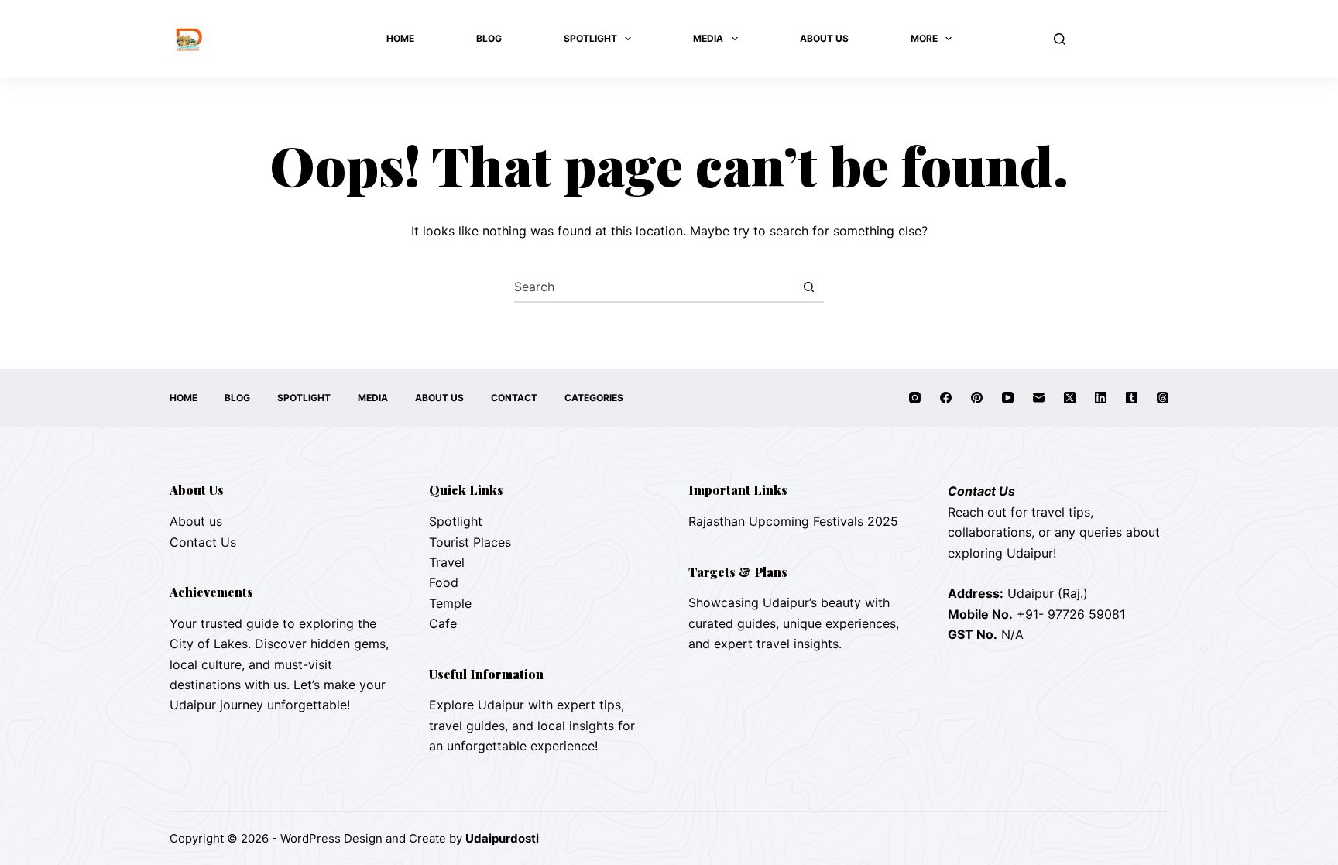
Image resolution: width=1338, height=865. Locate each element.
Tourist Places (470, 542)
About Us (824, 38)
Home (400, 38)
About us (196, 521)
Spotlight (590, 38)
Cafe (443, 623)
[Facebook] (946, 397)
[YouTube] (1008, 397)
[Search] (1059, 39)
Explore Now (1124, 39)
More (924, 38)
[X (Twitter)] (1070, 397)
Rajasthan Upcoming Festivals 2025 (793, 521)
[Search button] (808, 286)
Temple (450, 603)
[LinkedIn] (1100, 397)
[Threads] (1162, 397)
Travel (447, 562)
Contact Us (203, 542)
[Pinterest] (977, 397)
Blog (489, 38)
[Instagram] (915, 397)
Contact (514, 397)
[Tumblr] (1131, 397)
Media (708, 38)
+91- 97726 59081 (1071, 614)
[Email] (1039, 397)
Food (443, 582)
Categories (593, 397)
